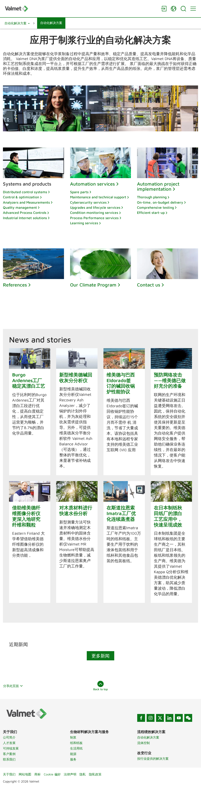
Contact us (148, 284)
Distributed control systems (25, 192)
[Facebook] (141, 718)
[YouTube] (179, 718)
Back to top (100, 689)
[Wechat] (188, 718)
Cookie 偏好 (52, 774)
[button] (17, 23)
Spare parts (79, 192)
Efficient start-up (151, 212)
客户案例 (9, 754)
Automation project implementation (158, 186)
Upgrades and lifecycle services (95, 207)
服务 (73, 759)
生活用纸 (76, 748)
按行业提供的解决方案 (153, 758)
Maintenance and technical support (98, 197)
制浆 (73, 737)
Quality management (20, 207)
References (15, 284)
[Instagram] (150, 718)
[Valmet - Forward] (81, 8)
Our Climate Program (93, 284)
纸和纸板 (76, 743)
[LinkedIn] (169, 718)
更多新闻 (100, 655)
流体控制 (143, 743)
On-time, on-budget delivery (160, 202)
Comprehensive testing (155, 207)
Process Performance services (94, 218)
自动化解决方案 (148, 737)
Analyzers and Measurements (26, 202)
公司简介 (9, 737)
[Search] (183, 9)
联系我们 (9, 759)
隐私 (82, 774)
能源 (73, 754)
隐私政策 (95, 774)
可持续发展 (11, 748)
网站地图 (25, 774)
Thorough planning (152, 197)
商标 (37, 774)
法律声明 (70, 774)
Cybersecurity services (88, 202)
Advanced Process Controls (24, 212)
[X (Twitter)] (160, 718)
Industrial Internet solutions (25, 218)
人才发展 (9, 743)
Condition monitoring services (94, 212)
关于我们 (9, 774)
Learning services (84, 223)
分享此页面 (11, 686)
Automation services (92, 184)
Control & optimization (21, 197)
